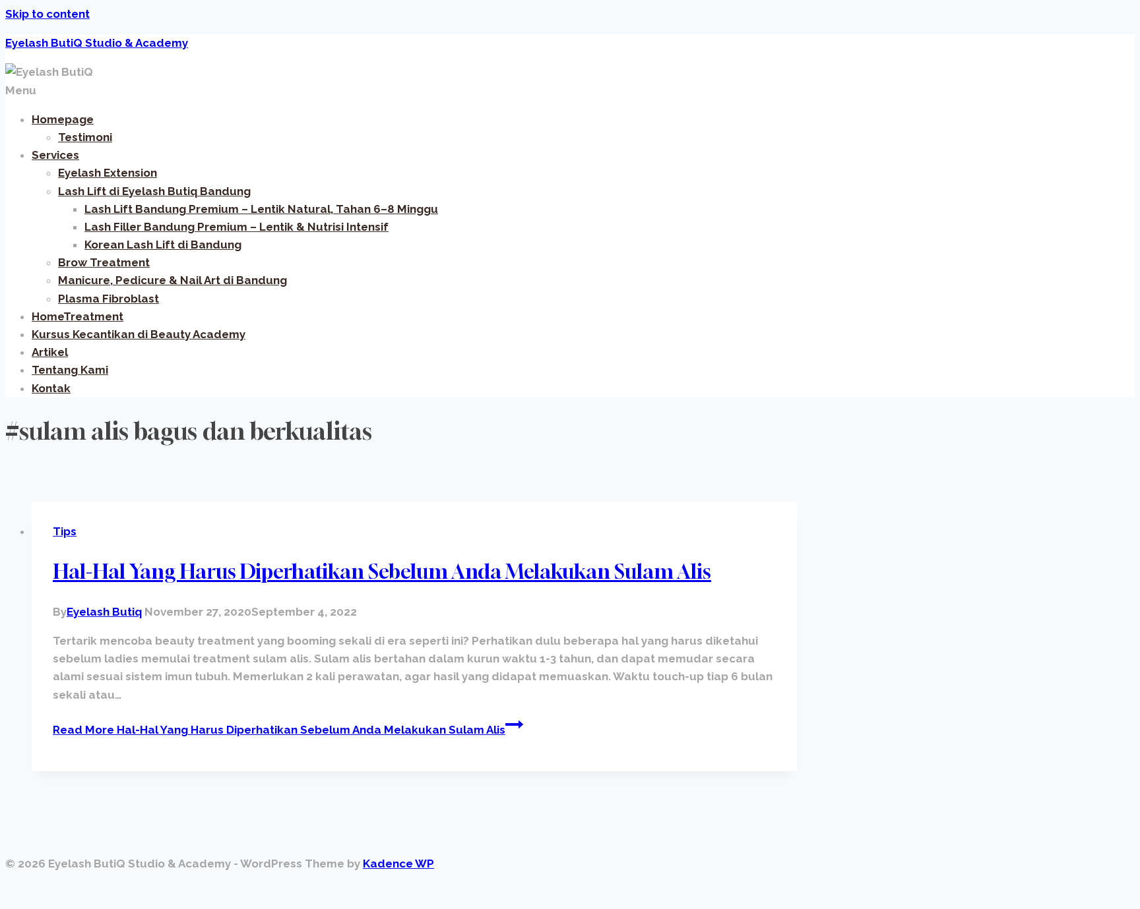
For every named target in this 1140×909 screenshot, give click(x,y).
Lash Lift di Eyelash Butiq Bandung (154, 191)
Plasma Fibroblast (108, 298)
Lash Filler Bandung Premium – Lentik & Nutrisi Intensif (236, 226)
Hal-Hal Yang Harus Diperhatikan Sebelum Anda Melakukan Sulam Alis (382, 571)
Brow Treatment (104, 262)
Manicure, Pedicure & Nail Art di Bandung (172, 280)
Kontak (51, 388)
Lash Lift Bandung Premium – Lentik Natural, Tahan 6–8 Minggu (261, 209)
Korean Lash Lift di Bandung (162, 244)
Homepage (63, 119)
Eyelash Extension (107, 172)
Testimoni (85, 137)
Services (55, 154)
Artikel (50, 352)
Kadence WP (398, 863)
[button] (570, 91)
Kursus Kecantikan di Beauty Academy (138, 334)
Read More (279, 729)
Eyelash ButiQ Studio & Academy (96, 42)
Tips (65, 531)
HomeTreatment (77, 316)
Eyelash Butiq (104, 611)
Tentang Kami (70, 369)
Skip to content (47, 13)
